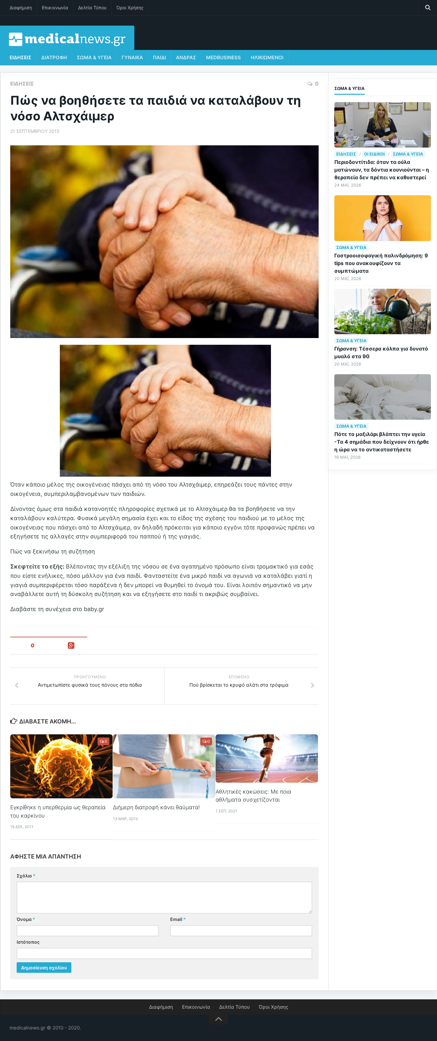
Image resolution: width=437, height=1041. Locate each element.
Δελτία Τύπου (92, 7)
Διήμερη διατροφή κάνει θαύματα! (156, 807)
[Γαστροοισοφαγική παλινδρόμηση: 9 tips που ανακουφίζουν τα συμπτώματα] (382, 218)
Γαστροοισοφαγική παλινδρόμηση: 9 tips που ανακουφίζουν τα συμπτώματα (381, 263)
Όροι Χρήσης (130, 7)
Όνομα (26, 919)
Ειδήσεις (20, 57)
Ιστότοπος (28, 942)
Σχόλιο (26, 875)
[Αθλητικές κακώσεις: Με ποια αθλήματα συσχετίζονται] (267, 758)
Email (178, 919)
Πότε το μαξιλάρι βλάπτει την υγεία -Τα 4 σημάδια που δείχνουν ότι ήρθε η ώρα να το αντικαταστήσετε (381, 442)
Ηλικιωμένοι (267, 57)
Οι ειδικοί (374, 154)
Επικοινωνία (55, 7)
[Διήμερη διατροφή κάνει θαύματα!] (164, 766)
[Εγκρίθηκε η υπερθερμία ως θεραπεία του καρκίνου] (61, 766)
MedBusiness (223, 57)
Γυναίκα (132, 57)
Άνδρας (186, 57)
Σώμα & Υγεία (94, 57)
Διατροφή (54, 57)
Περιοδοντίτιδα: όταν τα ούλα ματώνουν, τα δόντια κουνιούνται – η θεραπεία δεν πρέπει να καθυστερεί (381, 170)
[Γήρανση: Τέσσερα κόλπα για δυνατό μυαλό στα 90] (382, 311)
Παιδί (159, 57)
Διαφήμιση (21, 7)
